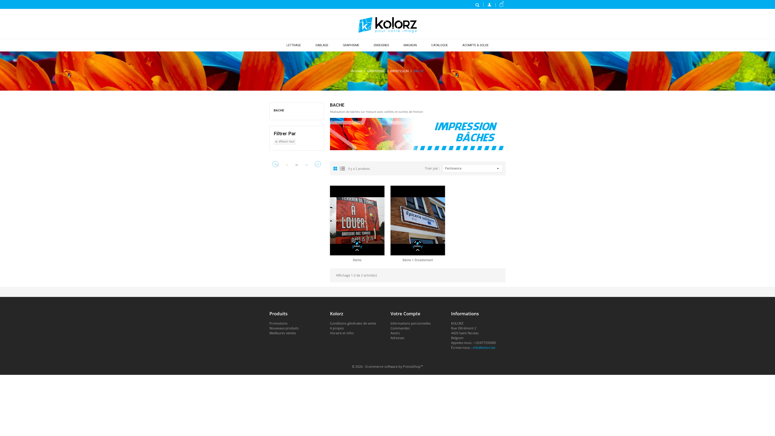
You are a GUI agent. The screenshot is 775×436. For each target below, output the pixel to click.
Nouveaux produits (284, 328)
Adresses (397, 338)
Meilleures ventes (282, 333)
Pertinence (472, 168)
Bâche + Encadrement (417, 260)
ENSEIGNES (381, 45)
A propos (337, 328)
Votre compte (405, 313)
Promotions (278, 323)
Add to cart (360, 217)
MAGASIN (410, 45)
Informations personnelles (411, 323)
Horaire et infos (342, 333)
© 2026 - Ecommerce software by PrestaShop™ (387, 366)
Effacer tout (284, 141)
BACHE (279, 110)
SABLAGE (321, 45)
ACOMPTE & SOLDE (475, 45)
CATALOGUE (439, 45)
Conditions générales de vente (353, 323)
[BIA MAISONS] (287, 165)
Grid (336, 168)
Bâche (357, 260)
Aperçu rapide (360, 226)
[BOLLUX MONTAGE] (296, 165)
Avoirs (395, 333)
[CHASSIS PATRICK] (306, 165)
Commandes (400, 328)
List (342, 168)
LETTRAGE (294, 45)
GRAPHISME (351, 45)
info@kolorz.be (484, 347)
